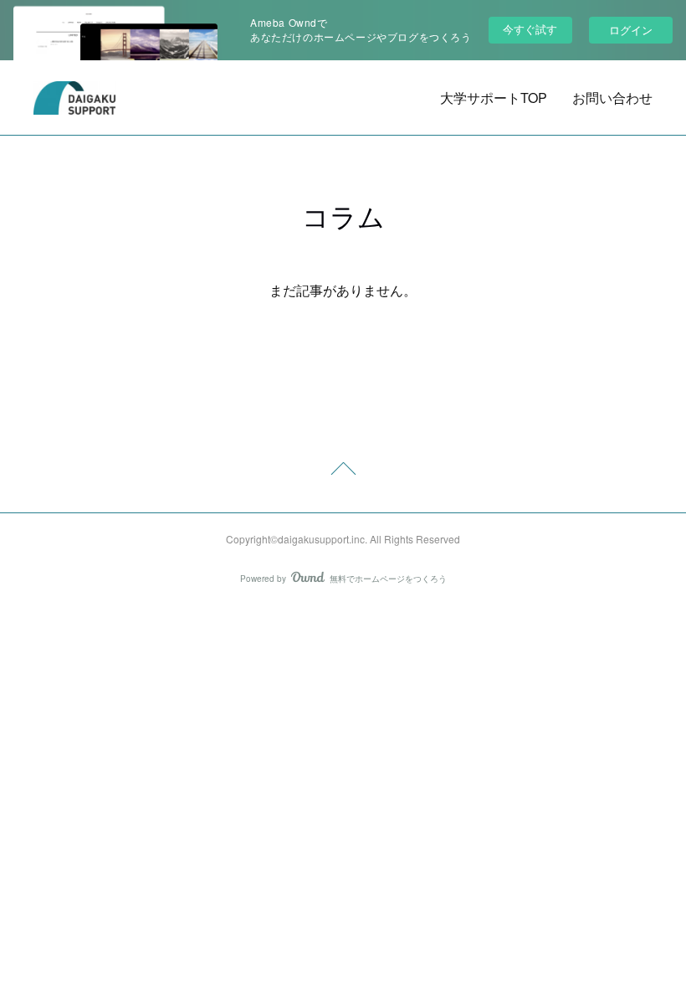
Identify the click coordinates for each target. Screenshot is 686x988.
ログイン (631, 30)
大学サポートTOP (493, 97)
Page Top (343, 471)
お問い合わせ (612, 97)
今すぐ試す (530, 29)
